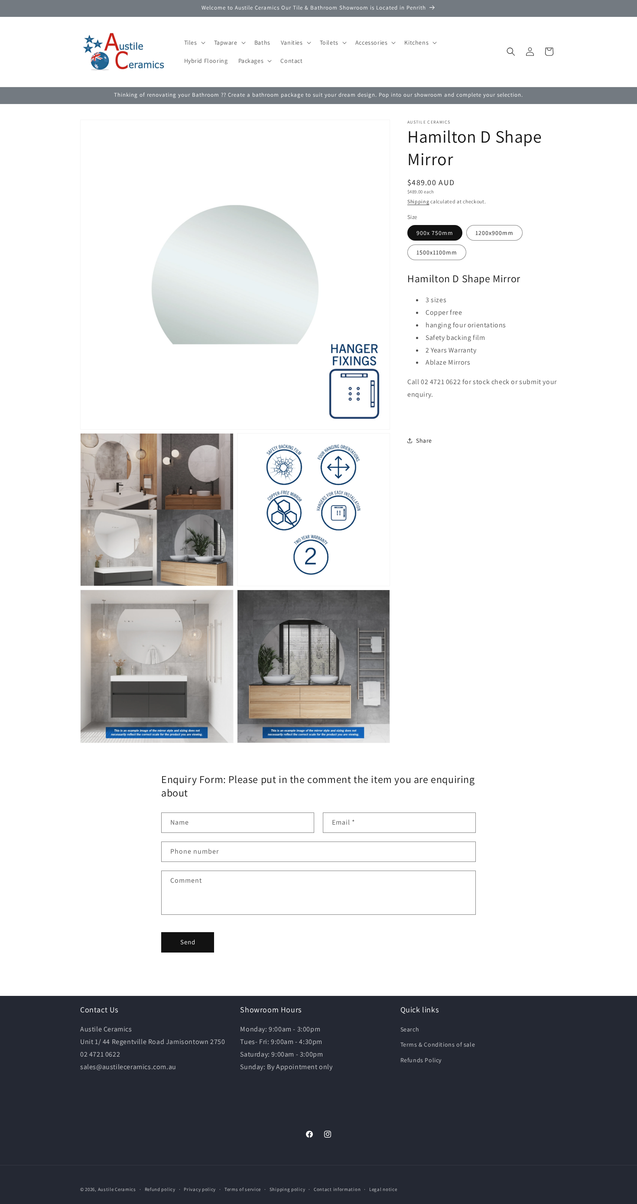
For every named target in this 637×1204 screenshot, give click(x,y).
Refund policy (160, 1189)
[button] (194, 42)
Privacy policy (200, 1189)
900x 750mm (434, 233)
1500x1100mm (436, 252)
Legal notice (383, 1189)
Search (409, 1029)
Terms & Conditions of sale (437, 1044)
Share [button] (424, 440)
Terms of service (242, 1189)
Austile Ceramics (117, 1189)
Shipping (418, 201)
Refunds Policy (421, 1060)
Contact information (337, 1189)
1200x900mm (494, 233)
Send (187, 942)
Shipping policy (288, 1189)
